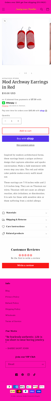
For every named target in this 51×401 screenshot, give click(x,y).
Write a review (25, 265)
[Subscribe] (42, 364)
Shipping (5, 106)
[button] (3, 9)
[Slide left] (20, 73)
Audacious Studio (21, 396)
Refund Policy (12, 303)
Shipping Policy (12, 309)
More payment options (26, 145)
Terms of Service (13, 321)
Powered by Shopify (33, 396)
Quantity (6, 115)
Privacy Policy (12, 297)
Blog (7, 291)
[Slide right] (32, 73)
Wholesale (10, 315)
